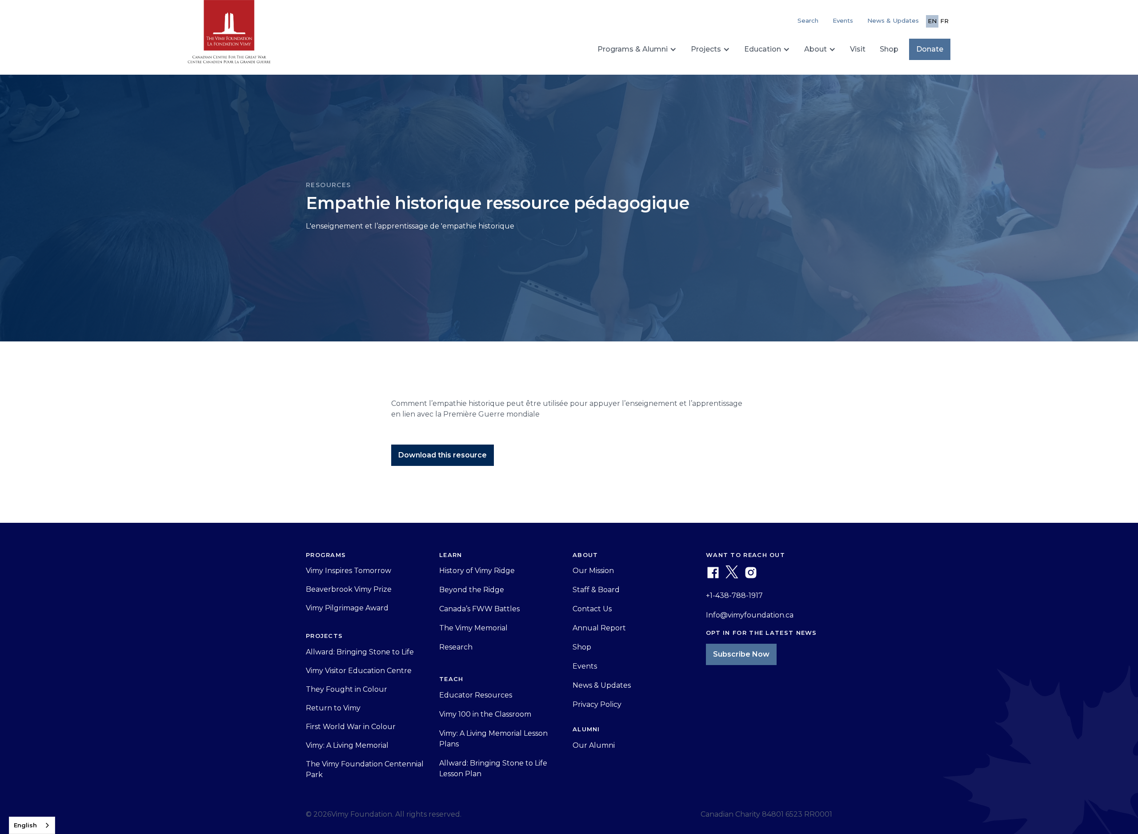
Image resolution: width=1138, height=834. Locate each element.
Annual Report (599, 628)
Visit (858, 49)
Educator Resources (475, 695)
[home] (229, 35)
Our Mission (593, 570)
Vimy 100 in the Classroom (485, 714)
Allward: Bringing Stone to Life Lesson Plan (493, 768)
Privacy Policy (597, 704)
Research (456, 647)
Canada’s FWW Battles (479, 609)
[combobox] (32, 825)
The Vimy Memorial (473, 628)
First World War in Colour (351, 726)
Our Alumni (594, 745)
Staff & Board (596, 589)
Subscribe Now (741, 654)
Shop (889, 49)
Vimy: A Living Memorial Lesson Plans (493, 738)
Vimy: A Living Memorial (347, 745)
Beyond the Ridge (471, 589)
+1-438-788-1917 (734, 595)
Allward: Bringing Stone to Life (360, 652)
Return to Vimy (333, 708)
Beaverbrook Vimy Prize (349, 589)
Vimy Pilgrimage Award (347, 608)
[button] (637, 49)
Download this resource (442, 455)
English (25, 825)
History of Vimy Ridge (477, 570)
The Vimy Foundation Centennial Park (365, 769)
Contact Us (592, 609)
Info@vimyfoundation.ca (749, 615)
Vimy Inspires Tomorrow (348, 570)
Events (843, 20)
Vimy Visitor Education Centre (359, 670)
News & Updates (893, 20)
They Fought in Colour (346, 689)
